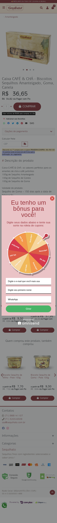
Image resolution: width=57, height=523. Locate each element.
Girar (28, 308)
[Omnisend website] (28, 322)
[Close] (52, 198)
